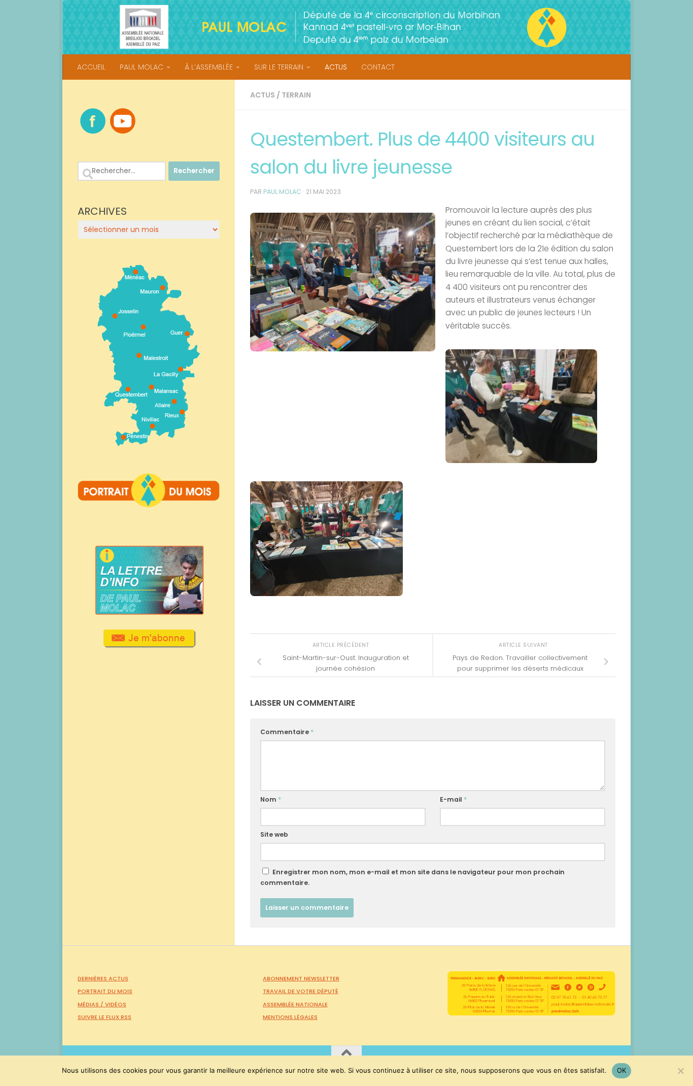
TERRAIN (296, 95)
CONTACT (378, 67)
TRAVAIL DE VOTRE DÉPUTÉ (300, 991)
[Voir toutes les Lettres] (149, 612)
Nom (270, 799)
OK (622, 1070)
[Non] (680, 1071)
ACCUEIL (91, 67)
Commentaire (287, 732)
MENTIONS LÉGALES (290, 1017)
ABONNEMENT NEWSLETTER (301, 978)
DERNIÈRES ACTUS (103, 978)
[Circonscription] (148, 442)
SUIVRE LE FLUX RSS (104, 1017)
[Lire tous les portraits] (149, 503)
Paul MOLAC (282, 191)
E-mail (453, 799)
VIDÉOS (115, 1004)
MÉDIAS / (91, 1004)
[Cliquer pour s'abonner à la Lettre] (148, 644)
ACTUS (336, 67)
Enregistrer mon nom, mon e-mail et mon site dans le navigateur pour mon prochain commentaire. (412, 877)
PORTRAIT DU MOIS (105, 991)
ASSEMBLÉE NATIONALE (295, 1004)
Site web (274, 834)
